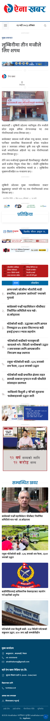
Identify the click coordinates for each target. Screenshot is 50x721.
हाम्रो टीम (6, 708)
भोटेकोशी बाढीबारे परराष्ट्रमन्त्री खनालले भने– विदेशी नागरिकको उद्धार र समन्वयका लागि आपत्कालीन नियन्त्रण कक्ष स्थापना (27, 347)
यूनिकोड (40, 708)
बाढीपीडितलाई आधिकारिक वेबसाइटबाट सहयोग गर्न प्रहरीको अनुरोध (23, 593)
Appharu (26, 718)
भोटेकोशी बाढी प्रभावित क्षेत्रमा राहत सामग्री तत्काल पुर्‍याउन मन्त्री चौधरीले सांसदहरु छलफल (26, 379)
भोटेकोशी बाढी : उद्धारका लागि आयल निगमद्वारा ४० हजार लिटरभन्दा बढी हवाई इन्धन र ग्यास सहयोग (27, 328)
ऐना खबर (11, 76)
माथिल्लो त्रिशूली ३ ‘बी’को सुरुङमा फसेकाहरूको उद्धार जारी (26, 394)
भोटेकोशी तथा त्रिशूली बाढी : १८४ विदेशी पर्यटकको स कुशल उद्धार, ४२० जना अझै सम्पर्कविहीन (24, 631)
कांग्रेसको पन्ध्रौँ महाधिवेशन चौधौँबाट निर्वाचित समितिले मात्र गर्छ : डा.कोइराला (26, 311)
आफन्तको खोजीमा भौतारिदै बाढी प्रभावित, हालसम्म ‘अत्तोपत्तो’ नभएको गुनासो (26, 294)
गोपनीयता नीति (28, 708)
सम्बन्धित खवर (25, 482)
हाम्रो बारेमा (16, 708)
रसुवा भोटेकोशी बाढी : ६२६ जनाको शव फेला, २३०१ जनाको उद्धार (25, 364)
